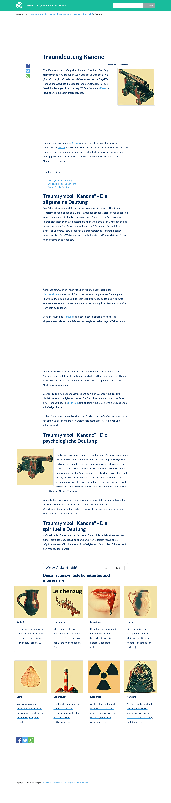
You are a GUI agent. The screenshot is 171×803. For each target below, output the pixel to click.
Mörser (103, 88)
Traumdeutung (36, 13)
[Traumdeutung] (19, 5)
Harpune (68, 316)
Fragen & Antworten (47, 5)
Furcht (61, 147)
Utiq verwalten (82, 783)
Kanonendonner (51, 294)
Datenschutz (58, 783)
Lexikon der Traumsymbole (58, 13)
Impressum (47, 783)
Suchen (149, 5)
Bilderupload (70, 783)
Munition (73, 402)
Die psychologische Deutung (62, 183)
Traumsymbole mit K (83, 13)
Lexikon (29, 5)
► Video (63, 5)
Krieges (75, 142)
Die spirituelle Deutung (59, 187)
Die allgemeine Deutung (60, 180)
